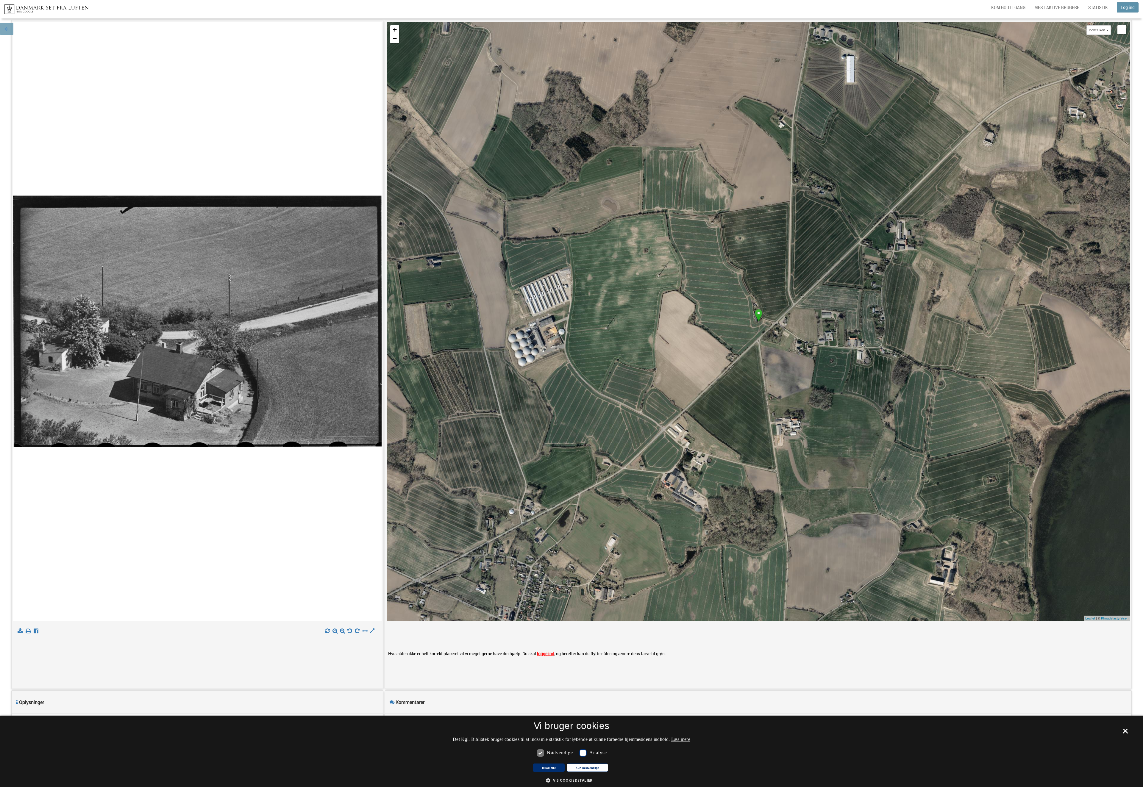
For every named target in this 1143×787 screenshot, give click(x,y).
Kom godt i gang (1008, 7)
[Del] (37, 631)
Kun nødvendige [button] (587, 768)
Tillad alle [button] (549, 768)
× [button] (1125, 733)
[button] (571, 780)
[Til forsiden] (44, 7)
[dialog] (571, 751)
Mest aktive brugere (1056, 7)
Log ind (1128, 7)
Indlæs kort (1097, 30)
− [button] (395, 38)
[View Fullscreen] (1121, 29)
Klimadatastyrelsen (1114, 618)
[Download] (21, 631)
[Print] (29, 631)
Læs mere (680, 739)
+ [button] (395, 29)
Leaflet (1090, 618)
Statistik (1098, 7)
